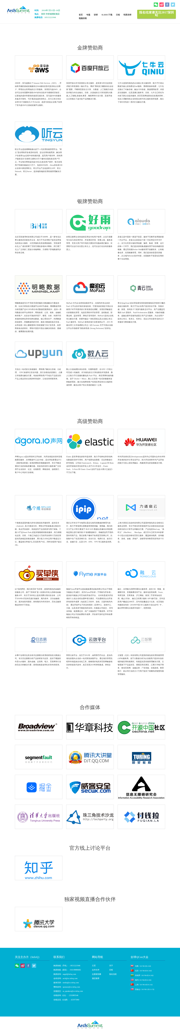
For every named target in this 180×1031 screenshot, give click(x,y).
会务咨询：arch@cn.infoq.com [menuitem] (65, 978)
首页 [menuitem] (81, 15)
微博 (161, 5)
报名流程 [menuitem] (113, 974)
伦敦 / (143, 966)
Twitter (173, 5)
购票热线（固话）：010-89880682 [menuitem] (67, 970)
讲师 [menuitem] (96, 15)
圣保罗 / (144, 975)
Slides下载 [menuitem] (106, 15)
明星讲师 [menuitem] (127, 15)
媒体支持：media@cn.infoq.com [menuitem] (66, 983)
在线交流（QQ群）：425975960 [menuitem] (66, 1000)
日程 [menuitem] (118, 15)
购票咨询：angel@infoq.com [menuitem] (64, 974)
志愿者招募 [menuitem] (96, 974)
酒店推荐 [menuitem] (95, 978)
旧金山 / (144, 989)
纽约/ (143, 980)
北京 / (143, 971)
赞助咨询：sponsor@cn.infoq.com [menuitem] (66, 987)
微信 (156, 5)
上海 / (144, 985)
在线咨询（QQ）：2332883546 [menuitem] (65, 995)
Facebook (167, 5)
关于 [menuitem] (111, 966)
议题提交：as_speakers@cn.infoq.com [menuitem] (68, 991)
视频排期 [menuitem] (83, 18)
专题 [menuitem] (88, 15)
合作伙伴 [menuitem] (95, 970)
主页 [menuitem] (94, 966)
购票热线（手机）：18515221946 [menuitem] (66, 966)
